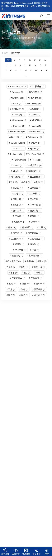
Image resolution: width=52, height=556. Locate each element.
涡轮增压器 (35, 238)
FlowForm (35, 97)
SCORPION (17, 142)
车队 (11, 283)
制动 (38, 182)
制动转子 (17, 187)
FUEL (16, 103)
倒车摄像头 (16, 176)
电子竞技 (19, 249)
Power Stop (36, 131)
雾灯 (11, 295)
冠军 (13, 182)
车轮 (38, 272)
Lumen (34, 114)
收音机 (33, 216)
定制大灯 (17, 199)
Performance (16, 131)
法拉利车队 (16, 238)
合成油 (17, 193)
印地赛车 (34, 187)
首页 (5, 53)
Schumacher (34, 137)
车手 (13, 272)
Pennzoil (18, 125)
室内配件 (34, 199)
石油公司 (16, 255)
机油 (11, 227)
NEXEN (36, 120)
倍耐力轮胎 (33, 170)
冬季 (26, 182)
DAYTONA (34, 91)
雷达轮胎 (38, 289)
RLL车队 (15, 137)
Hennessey (33, 103)
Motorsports (18, 120)
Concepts (17, 91)
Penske (35, 125)
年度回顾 (34, 204)
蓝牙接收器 (34, 255)
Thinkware (19, 159)
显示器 (34, 221)
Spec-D (18, 148)
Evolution (17, 97)
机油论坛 (26, 227)
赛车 (42, 261)
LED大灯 (18, 114)
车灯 (26, 272)
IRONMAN (17, 108)
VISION (16, 165)
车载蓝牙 (35, 278)
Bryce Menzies (17, 86)
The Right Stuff (35, 153)
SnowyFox (36, 142)
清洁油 (33, 244)
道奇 (23, 289)
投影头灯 (34, 210)
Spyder (34, 148)
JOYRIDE (35, 108)
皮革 (34, 249)
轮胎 (25, 283)
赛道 (11, 266)
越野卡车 (38, 266)
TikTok (35, 159)
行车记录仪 (13, 261)
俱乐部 (16, 170)
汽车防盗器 (33, 233)
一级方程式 (34, 165)
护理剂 (18, 216)
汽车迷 (16, 233)
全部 (8, 60)
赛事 (29, 261)
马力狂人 (38, 295)
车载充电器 (17, 278)
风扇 (23, 295)
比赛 (41, 227)
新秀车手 (18, 221)
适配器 (39, 283)
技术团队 (17, 210)
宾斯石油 (17, 204)
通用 (11, 289)
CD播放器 (37, 86)
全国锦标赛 (35, 176)
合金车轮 (33, 193)
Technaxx (15, 153)
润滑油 (18, 244)
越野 (23, 266)
